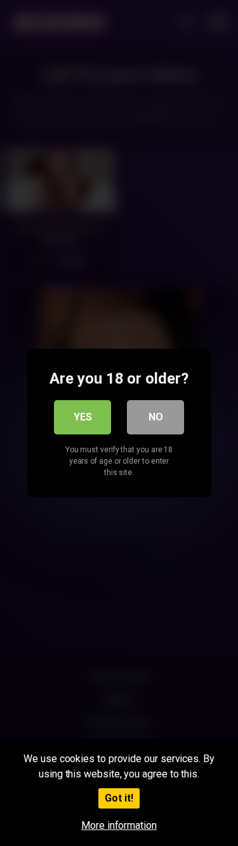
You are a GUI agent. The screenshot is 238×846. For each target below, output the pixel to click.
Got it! (119, 798)
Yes (83, 417)
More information (119, 825)
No (156, 417)
